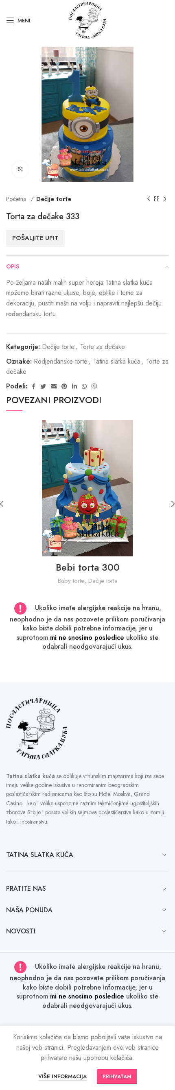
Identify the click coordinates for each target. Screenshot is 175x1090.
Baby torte (71, 580)
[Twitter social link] (43, 386)
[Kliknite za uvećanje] (20, 169)
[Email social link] (53, 386)
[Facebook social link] (33, 386)
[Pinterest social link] (64, 386)
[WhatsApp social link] (84, 386)
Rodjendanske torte (61, 361)
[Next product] (165, 199)
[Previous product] (148, 199)
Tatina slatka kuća (116, 361)
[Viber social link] (94, 386)
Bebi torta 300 (88, 567)
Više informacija (62, 1076)
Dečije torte (53, 198)
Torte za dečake (102, 346)
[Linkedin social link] (74, 386)
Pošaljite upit (35, 237)
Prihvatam (117, 1076)
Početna (17, 198)
